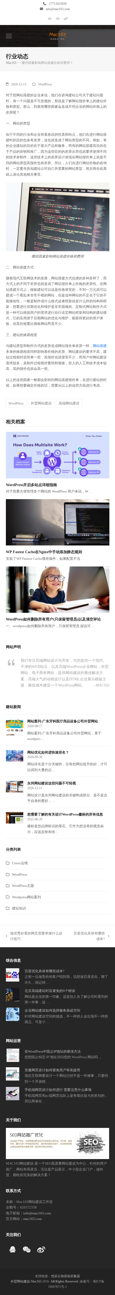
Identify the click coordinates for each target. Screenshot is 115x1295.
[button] (9, 36)
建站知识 (19, 908)
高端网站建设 (69, 403)
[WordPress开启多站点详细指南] (57, 455)
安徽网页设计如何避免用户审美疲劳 (52, 1070)
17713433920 (58, 4)
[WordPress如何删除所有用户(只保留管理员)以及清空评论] (57, 589)
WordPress (45, 84)
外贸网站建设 (41, 403)
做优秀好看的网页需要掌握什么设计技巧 (34, 936)
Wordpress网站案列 (26, 897)
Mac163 (11, 63)
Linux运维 (20, 863)
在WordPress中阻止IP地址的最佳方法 (53, 1051)
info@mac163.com (58, 9)
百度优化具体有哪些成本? (87, 936)
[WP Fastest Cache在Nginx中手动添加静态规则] (57, 522)
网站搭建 (100, 346)
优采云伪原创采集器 (65, 1276)
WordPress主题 (23, 886)
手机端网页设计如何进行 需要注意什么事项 (58, 1090)
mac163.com (32, 1219)
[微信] (57, 21)
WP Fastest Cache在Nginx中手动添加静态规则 (44, 552)
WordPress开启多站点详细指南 (31, 485)
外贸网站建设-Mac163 (26, 1281)
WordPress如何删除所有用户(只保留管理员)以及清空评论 (53, 619)
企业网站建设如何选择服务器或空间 (52, 1010)
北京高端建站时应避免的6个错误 (50, 991)
